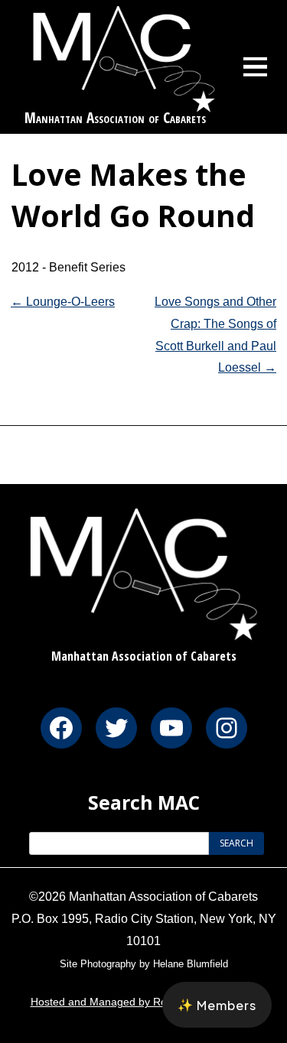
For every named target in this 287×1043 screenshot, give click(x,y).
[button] (217, 1005)
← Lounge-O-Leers (63, 301)
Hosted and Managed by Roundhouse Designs (144, 1002)
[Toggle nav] (255, 66)
